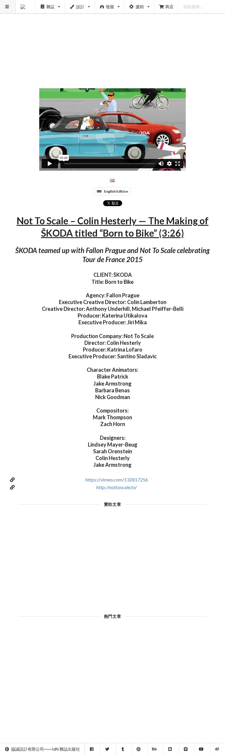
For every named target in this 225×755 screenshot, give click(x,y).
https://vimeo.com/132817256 (117, 479)
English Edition (116, 191)
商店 (169, 6)
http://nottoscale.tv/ (116, 487)
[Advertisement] (113, 41)
